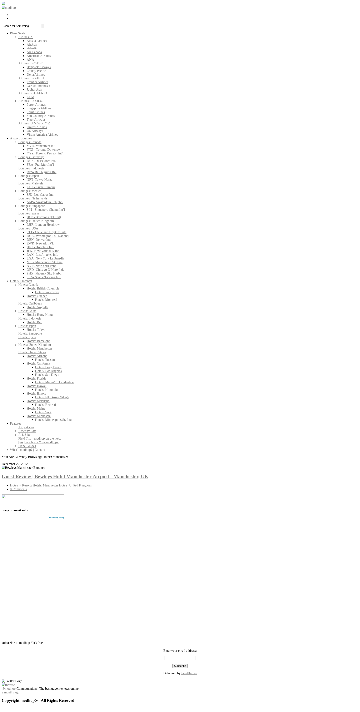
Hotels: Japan (27, 326)
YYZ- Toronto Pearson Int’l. (45, 153)
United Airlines (37, 127)
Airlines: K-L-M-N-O (32, 93)
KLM (30, 97)
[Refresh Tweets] (8, 685)
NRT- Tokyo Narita (39, 179)
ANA (30, 59)
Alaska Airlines (37, 41)
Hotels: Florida (36, 378)
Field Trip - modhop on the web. (39, 438)
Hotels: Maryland (38, 401)
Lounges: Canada (29, 142)
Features (15, 423)
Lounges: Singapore (31, 206)
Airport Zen (26, 427)
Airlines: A (25, 37)
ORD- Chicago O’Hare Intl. (45, 269)
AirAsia (32, 44)
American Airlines (39, 56)
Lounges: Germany (31, 157)
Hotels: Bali (34, 322)
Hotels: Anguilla (37, 307)
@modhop (9, 688)
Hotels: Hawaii (36, 386)
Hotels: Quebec (37, 296)
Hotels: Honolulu (46, 389)
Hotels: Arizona (37, 356)
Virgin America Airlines (42, 134)
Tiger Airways (36, 119)
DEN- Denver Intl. (39, 239)
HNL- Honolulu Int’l (40, 247)
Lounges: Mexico (29, 191)
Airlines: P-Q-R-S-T (31, 101)
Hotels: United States (32, 352)
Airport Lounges (21, 138)
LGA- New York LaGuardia (45, 258)
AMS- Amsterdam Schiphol (45, 202)
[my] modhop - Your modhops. (38, 442)
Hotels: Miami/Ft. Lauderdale (54, 382)
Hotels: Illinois (36, 393)
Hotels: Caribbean (30, 303)
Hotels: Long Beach (48, 367)
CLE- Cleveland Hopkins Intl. (46, 232)
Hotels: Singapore (30, 333)
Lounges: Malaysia (30, 183)
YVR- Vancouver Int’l (41, 146)
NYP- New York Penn (41, 266)
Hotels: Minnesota (39, 416)
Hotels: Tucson (45, 359)
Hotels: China (27, 311)
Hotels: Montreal (46, 299)
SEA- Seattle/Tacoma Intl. (44, 277)
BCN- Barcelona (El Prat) (44, 217)
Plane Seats (17, 33)
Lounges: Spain (28, 213)
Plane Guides (27, 446)
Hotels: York (43, 412)
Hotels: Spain (27, 337)
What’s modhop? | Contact (27, 449)
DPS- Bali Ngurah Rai (41, 172)
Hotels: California (38, 363)
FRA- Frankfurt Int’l (40, 164)
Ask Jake (24, 434)
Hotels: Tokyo (36, 329)
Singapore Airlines (39, 108)
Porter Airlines (36, 104)
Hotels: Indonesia (29, 318)
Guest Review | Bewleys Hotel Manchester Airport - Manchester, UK (75, 476)
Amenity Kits (27, 431)
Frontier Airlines (37, 82)
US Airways (35, 131)
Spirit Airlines (36, 112)
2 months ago (10, 692)
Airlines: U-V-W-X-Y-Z (34, 123)
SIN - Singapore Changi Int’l (46, 209)
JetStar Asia (34, 89)
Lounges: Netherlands (32, 198)
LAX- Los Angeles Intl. (42, 254)
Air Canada (34, 52)
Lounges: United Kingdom (36, 221)
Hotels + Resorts (21, 281)
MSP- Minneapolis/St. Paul (44, 262)
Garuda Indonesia (38, 86)
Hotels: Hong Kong (40, 314)
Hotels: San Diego (47, 374)
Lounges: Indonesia (31, 168)
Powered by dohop (56, 517)
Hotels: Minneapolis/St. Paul (53, 419)
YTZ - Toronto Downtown (44, 149)
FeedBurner (189, 673)
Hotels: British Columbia (43, 288)
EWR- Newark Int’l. (40, 243)
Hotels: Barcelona (38, 341)
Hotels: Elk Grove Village (52, 397)
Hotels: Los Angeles (48, 371)
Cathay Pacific (36, 71)
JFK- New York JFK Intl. (43, 251)
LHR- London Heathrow (43, 224)
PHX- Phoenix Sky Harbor (44, 273)
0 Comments (18, 489)
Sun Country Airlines (41, 116)
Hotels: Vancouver (47, 292)
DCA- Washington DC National (48, 236)
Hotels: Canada (28, 284)
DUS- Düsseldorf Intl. (41, 161)
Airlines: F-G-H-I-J (31, 78)
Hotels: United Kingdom (34, 344)
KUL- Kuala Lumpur (41, 187)
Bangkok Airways (39, 67)
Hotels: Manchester (39, 348)
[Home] (9, 7)
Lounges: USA (28, 228)
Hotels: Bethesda (46, 404)
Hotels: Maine (36, 408)
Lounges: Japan (28, 176)
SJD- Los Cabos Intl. (40, 194)
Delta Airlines (36, 74)
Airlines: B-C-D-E (30, 63)
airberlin (32, 48)
